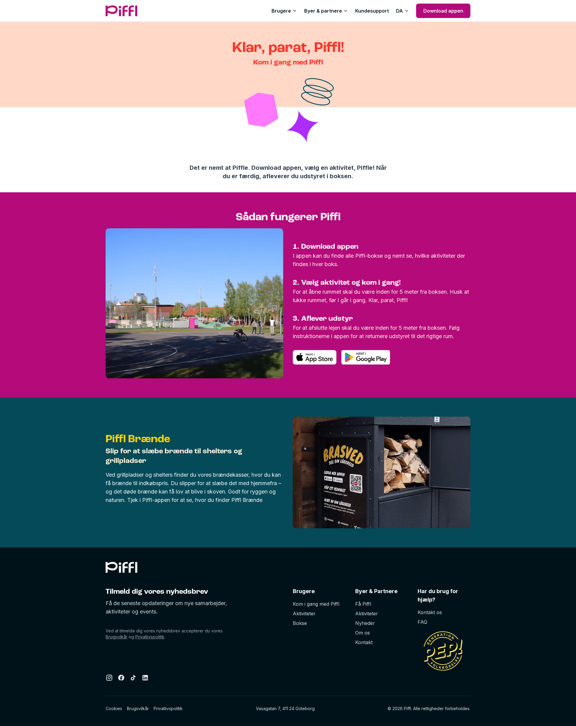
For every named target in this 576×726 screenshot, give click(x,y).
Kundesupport (372, 11)
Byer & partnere (323, 11)
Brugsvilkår (117, 636)
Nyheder (365, 623)
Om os (362, 633)
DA (399, 11)
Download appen (443, 11)
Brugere (281, 11)
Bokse (300, 623)
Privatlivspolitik (149, 636)
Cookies (114, 708)
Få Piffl (363, 604)
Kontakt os (430, 612)
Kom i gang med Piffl (316, 604)
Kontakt (364, 642)
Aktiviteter (304, 613)
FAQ (422, 622)
